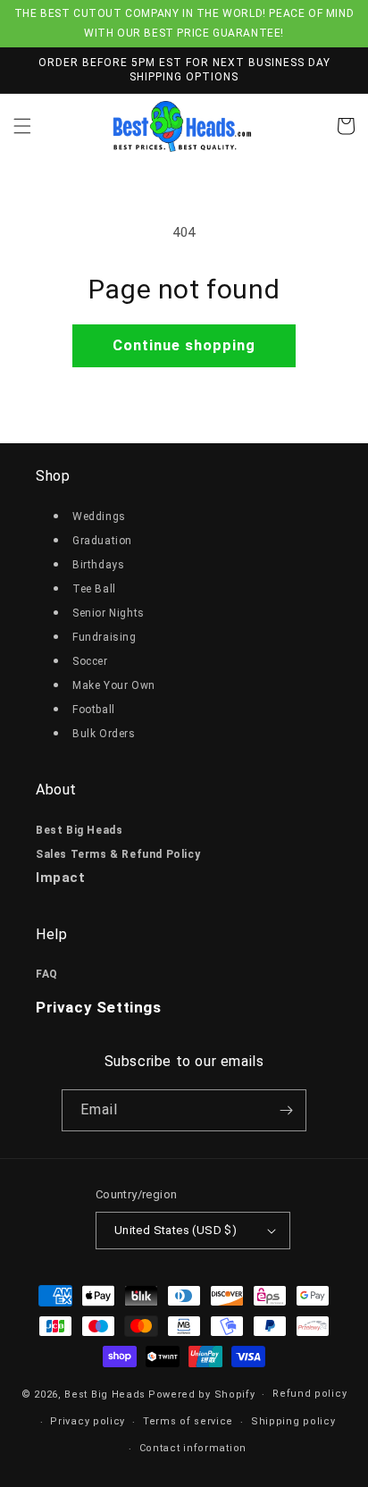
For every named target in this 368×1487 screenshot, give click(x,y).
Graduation (102, 540)
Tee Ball (94, 589)
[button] (22, 126)
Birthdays (98, 565)
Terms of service (188, 1421)
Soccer (90, 661)
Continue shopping (184, 345)
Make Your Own (113, 685)
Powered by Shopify (201, 1394)
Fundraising (104, 637)
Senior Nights (108, 613)
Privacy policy (87, 1421)
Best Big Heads (105, 1394)
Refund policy (309, 1393)
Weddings (99, 516)
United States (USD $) (175, 1230)
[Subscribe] (285, 1110)
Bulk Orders (104, 733)
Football (93, 709)
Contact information (193, 1448)
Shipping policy (293, 1421)
